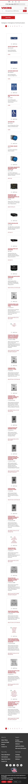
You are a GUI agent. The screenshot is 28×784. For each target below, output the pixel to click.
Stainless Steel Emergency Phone (12, 369)
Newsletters (18, 757)
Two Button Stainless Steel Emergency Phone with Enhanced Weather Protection (13, 640)
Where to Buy (12, 1)
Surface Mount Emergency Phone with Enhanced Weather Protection (13, 518)
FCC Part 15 (12, 206)
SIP (12, 318)
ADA (9, 317)
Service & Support (19, 1)
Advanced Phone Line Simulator (13, 249)
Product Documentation (19, 740)
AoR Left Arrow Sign (12, 46)
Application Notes (19, 746)
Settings (15, 781)
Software (17, 744)
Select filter (8, 17)
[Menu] (26, 8)
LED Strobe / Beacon (12, 146)
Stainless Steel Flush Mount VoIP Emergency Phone (13, 305)
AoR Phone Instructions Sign (13, 96)
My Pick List (15, 1)
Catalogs (17, 754)
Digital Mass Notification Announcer (14, 277)
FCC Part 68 (17, 287)
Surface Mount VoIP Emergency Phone (12, 428)
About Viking (4, 740)
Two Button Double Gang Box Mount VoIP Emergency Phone (13, 671)
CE (16, 317)
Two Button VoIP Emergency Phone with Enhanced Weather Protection (13, 580)
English (17, 4)
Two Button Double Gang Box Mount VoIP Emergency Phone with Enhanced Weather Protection (13, 703)
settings (11, 779)
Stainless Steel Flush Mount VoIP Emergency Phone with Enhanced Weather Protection (13, 337)
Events (3, 744)
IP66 (11, 178)
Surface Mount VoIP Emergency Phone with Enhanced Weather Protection (13, 458)
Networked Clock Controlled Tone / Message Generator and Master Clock (13, 196)
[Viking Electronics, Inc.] (6, 8)
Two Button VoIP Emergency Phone (12, 549)
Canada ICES (12, 317)
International (4, 757)
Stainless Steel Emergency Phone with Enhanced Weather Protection (13, 397)
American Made (5, 742)
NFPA (9, 54)
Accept (4, 781)
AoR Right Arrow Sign (13, 70)
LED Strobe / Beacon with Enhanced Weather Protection (14, 168)
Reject (9, 781)
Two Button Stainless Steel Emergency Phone (13, 612)
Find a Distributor (5, 754)
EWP (9, 178)
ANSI (9, 206)
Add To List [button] (15, 68)
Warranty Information (20, 748)
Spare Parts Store (9, 1)
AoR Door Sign (11, 121)
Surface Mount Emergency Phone (12, 489)
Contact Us (4, 746)
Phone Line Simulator (13, 223)
